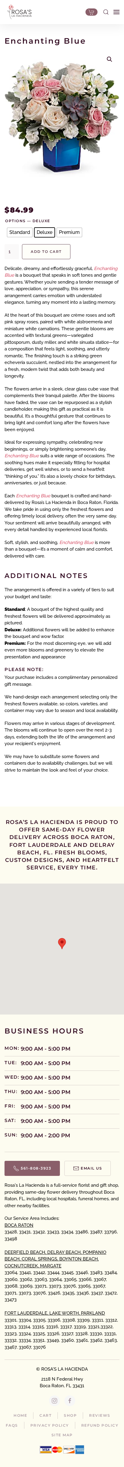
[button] (106, 12)
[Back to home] (18, 12)
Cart (45, 1415)
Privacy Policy (49, 1425)
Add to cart (46, 251)
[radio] (19, 232)
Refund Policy (100, 1425)
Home (20, 1415)
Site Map (62, 1435)
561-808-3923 (36, 1168)
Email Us (91, 1168)
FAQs (12, 1425)
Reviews (99, 1415)
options (15, 221)
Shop (70, 1415)
